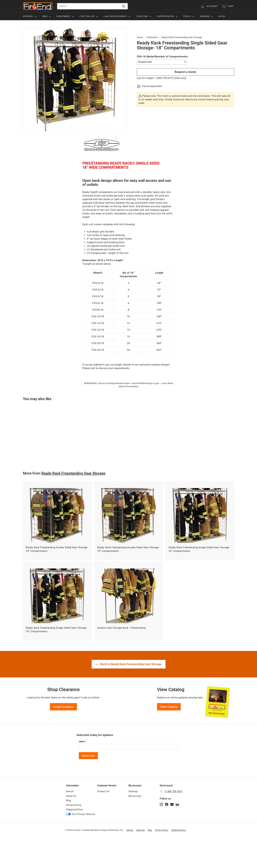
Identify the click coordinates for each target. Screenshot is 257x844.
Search (70, 791)
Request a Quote (185, 71)
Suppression (166, 16)
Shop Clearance (63, 706)
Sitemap (133, 791)
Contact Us (103, 791)
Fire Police (87, 16)
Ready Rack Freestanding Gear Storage (182, 37)
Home (140, 37)
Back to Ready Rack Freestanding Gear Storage (131, 664)
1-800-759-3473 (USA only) (170, 78)
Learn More (167, 383)
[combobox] (92, 6)
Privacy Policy (74, 805)
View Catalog (169, 706)
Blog (222, 16)
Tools (187, 16)
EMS (45, 16)
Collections (152, 37)
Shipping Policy (74, 809)
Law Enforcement (116, 16)
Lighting (142, 16)
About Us (71, 796)
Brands (205, 16)
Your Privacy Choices (83, 814)
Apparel (28, 16)
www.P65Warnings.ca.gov (145, 383)
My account (134, 796)
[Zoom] (75, 79)
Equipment (64, 16)
